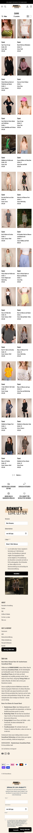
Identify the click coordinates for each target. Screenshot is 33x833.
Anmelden (16, 574)
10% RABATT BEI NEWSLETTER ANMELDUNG (16, 2)
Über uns (3, 620)
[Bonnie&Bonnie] (16, 6)
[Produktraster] (28, 16)
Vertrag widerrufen (9, 649)
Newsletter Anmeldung (7, 605)
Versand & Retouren (6, 643)
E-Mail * (7, 539)
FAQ (2, 611)
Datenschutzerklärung (6, 637)
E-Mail (6, 812)
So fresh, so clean (5, 617)
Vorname (7, 519)
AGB (2, 634)
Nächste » (18, 475)
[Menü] (2, 7)
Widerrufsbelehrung (6, 640)
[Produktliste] (30, 16)
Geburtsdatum (9, 529)
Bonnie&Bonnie (8, 773)
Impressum (4, 631)
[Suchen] (6, 7)
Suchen (3, 608)
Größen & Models (5, 614)
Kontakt (3, 646)
